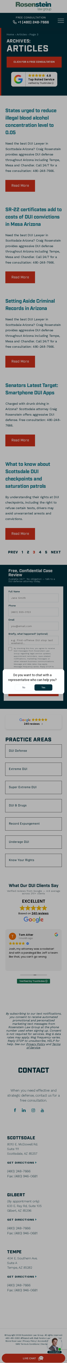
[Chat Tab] (33, 681)
